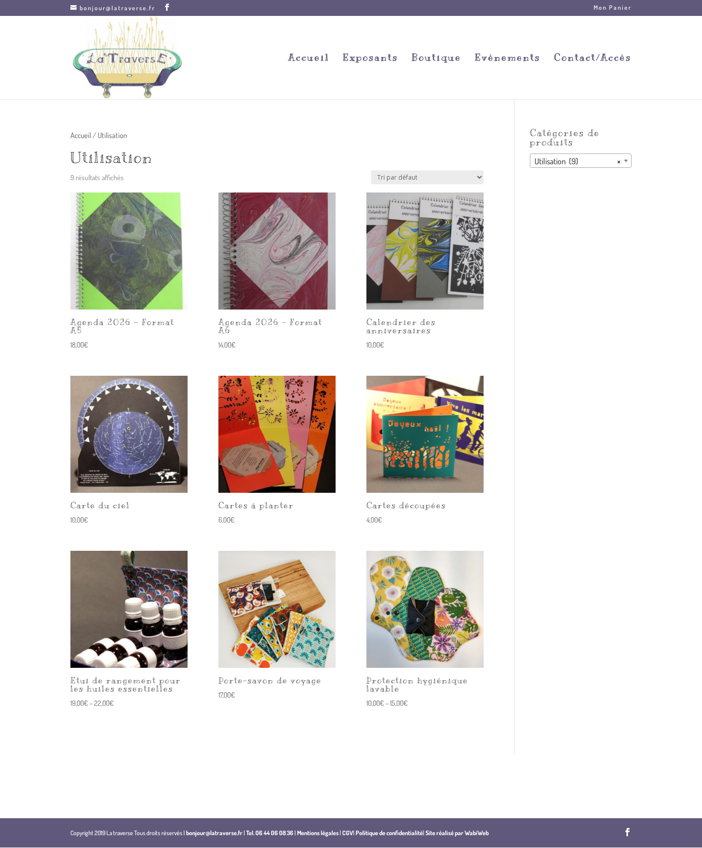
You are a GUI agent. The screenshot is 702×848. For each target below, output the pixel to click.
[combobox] (581, 160)
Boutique (436, 58)
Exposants (370, 58)
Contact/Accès (593, 58)
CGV (347, 833)
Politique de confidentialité (389, 833)
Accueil (308, 58)
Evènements (508, 58)
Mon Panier (613, 8)
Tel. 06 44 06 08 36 (269, 833)
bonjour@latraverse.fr (214, 833)
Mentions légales (318, 833)
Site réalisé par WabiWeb (457, 833)
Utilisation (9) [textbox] (577, 161)
